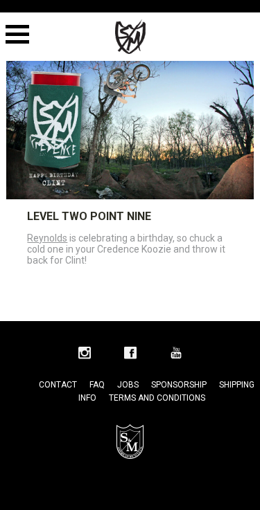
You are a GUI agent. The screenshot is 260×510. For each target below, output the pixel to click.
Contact (58, 385)
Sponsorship (179, 385)
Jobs (128, 385)
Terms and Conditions (157, 398)
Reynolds (47, 238)
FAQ (97, 385)
